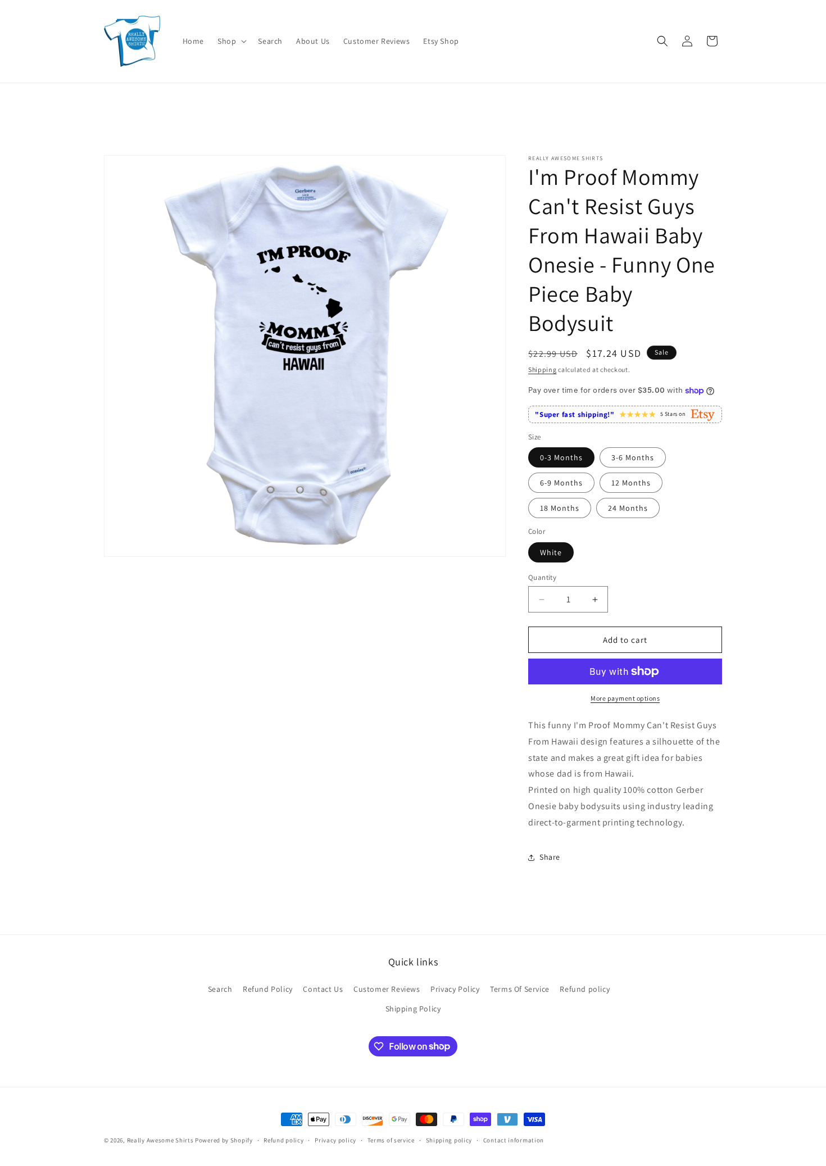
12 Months (631, 483)
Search (220, 989)
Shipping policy (449, 1140)
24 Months (628, 508)
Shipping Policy (413, 1009)
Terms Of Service (520, 989)
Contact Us (323, 989)
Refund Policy (268, 989)
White (551, 552)
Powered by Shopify (224, 1140)
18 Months (559, 508)
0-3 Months (561, 457)
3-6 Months (632, 457)
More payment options (625, 698)
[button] (231, 41)
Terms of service (391, 1140)
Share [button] (549, 857)
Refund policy (585, 989)
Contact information (513, 1140)
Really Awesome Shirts (160, 1140)
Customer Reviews (386, 989)
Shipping (542, 369)
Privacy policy (335, 1140)
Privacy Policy (454, 989)
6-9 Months (561, 483)
